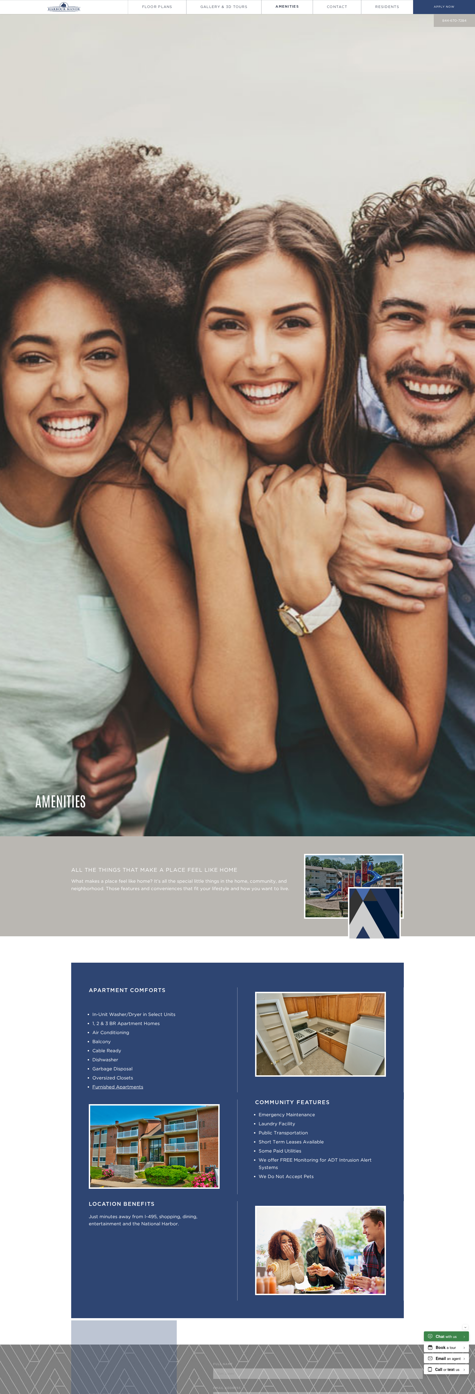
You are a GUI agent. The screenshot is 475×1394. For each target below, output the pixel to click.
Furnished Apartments (117, 1086)
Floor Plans (157, 7)
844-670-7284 (454, 20)
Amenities (287, 7)
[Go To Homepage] (64, 7)
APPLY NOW (444, 6)
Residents (387, 7)
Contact (337, 7)
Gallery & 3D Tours (223, 7)
